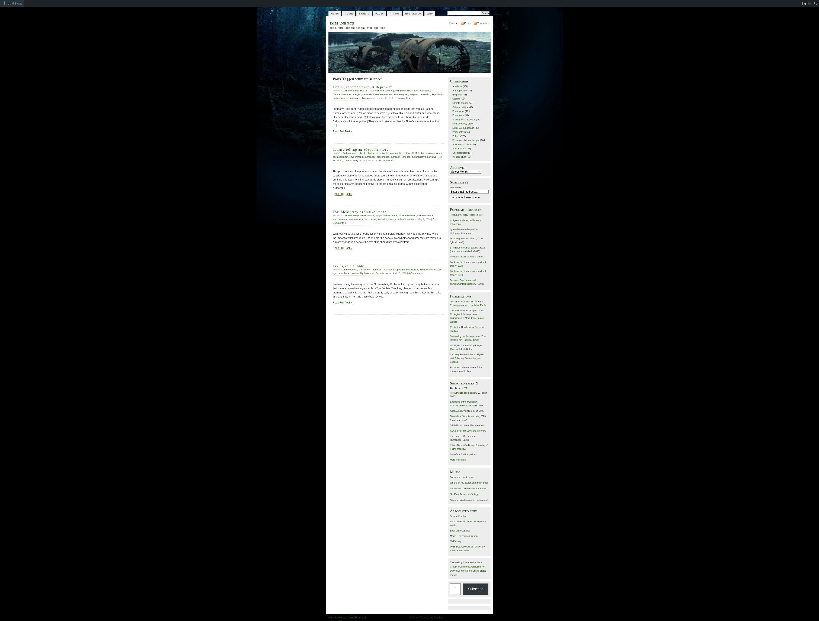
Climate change (351, 90)
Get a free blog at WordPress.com (347, 617)
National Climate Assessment (377, 94)
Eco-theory (458, 115)
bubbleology (412, 269)
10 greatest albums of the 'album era (469, 500)
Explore (364, 13)
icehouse (405, 157)
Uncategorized (460, 153)
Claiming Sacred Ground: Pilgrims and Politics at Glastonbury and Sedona (467, 358)
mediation (382, 219)
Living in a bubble (348, 265)
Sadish (438, 617)
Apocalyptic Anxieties (461, 411)
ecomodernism (340, 157)
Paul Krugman (401, 94)
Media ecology (459, 123)
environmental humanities (362, 157)
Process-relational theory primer (466, 256)
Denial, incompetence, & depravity (362, 86)
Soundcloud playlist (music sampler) (468, 488)
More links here (458, 459)
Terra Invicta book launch (463, 392)
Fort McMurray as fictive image (360, 211)
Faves (379, 13)
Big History (404, 153)
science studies (406, 219)
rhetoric (392, 219)
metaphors (343, 273)
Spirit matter (458, 148)
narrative (431, 157)
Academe (457, 86)
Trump (365, 98)
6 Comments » (416, 273)
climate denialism (404, 90)
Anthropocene (350, 153)
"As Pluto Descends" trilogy (464, 494)
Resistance (413, 13)
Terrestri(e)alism (458, 516)
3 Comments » (402, 98)
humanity (395, 157)
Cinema (456, 99)
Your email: (455, 187)
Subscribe (475, 589)
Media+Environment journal (464, 536)
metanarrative (419, 157)
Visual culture (367, 215)
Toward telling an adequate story (361, 149)
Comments (483, 23)
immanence (342, 22)
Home (335, 13)
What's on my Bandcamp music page (469, 482)
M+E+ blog (455, 541)
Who (430, 13)
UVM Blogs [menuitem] (14, 3)
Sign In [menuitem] (806, 3)
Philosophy (458, 132)
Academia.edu (457, 367)
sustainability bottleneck (362, 273)
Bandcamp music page (462, 477)
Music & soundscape (463, 128)
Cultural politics (460, 107)
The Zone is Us (458, 436)
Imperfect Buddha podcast (463, 454)
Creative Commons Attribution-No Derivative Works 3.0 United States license (468, 570)
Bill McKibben (418, 153)
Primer (394, 13)
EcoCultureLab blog (460, 530)
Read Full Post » (342, 131)
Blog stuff (457, 94)
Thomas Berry (350, 160)
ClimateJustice (340, 94)
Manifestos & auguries (370, 269)
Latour (373, 219)
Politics (363, 90)
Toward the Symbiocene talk (464, 416)
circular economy (385, 90)
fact (367, 219)
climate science (422, 90)
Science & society (461, 144)
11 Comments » (387, 160)
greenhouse (383, 157)
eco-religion (355, 94)
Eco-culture (458, 111)
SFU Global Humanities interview (467, 425)
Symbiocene (382, 273)
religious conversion (420, 94)
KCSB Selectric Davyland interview (468, 430)
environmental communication (348, 219)
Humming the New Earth (462, 238)
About (349, 13)
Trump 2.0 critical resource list (465, 215)
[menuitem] (815, 3)
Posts (467, 23)
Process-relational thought (465, 140)
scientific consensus (349, 98)
